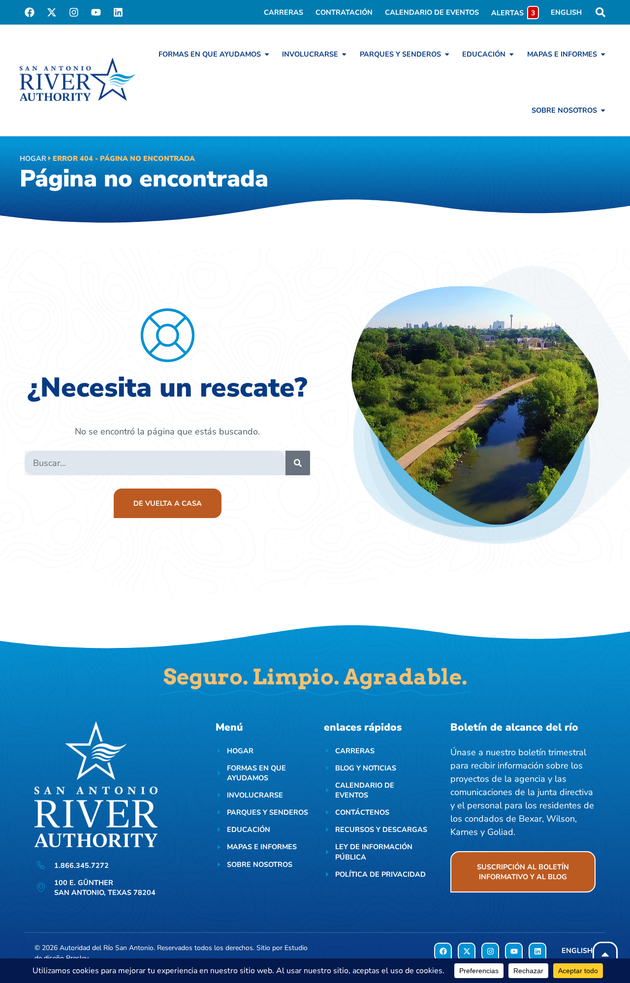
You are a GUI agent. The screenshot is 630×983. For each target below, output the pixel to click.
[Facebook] (29, 12)
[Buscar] (297, 463)
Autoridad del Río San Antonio (107, 947)
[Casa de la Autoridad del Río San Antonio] (77, 79)
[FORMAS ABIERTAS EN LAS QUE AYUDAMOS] (266, 54)
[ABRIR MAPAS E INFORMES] (602, 54)
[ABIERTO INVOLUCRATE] (344, 54)
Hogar (33, 158)
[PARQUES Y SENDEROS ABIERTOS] (446, 54)
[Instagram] (74, 12)
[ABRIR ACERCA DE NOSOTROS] (602, 110)
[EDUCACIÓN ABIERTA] (511, 54)
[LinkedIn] (118, 12)
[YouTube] (96, 12)
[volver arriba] (605, 954)
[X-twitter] (52, 12)
